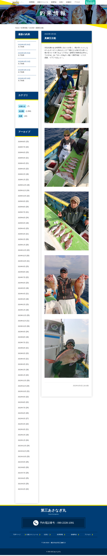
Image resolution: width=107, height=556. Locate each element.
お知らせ (22, 106)
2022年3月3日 (78, 386)
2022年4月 (21, 424)
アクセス (77, 2)
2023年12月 (22, 315)
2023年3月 (21, 364)
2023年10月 (22, 326)
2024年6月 (21, 283)
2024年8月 (21, 272)
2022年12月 (22, 380)
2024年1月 (21, 310)
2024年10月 (22, 261)
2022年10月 (22, 391)
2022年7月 (21, 408)
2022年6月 (21, 413)
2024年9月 (21, 266)
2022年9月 (21, 397)
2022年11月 (22, 386)
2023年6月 (21, 348)
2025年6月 (21, 217)
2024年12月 (22, 250)
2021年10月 (22, 456)
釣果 (20, 116)
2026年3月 (21, 169)
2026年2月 (21, 174)
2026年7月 (21, 147)
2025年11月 (22, 190)
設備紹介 (69, 2)
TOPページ (18, 534)
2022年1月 (21, 440)
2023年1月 (21, 375)
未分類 (21, 111)
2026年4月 (21, 163)
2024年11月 (22, 255)
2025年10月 (22, 196)
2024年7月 (21, 277)
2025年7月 (21, 212)
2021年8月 (21, 467)
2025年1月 (21, 245)
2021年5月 (21, 484)
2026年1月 (21, 179)
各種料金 (53, 2)
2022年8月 (21, 402)
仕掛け (61, 2)
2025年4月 (21, 228)
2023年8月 (21, 337)
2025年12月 (22, 185)
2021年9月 (21, 462)
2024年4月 (21, 294)
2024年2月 (21, 304)
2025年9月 (21, 201)
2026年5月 (21, 158)
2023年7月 (21, 342)
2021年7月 (21, 473)
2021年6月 (21, 478)
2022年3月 (21, 429)
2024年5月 (21, 288)
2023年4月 (21, 359)
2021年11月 (22, 451)
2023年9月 (21, 332)
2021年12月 (22, 446)
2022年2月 (21, 435)
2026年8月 (21, 141)
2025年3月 (21, 234)
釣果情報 (31, 2)
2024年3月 (21, 299)
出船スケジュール (42, 2)
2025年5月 (21, 223)
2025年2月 (21, 239)
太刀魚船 (21, 47)
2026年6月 (21, 152)
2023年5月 (21, 353)
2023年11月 (22, 321)
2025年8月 (21, 207)
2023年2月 (21, 370)
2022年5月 (21, 418)
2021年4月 (21, 489)
